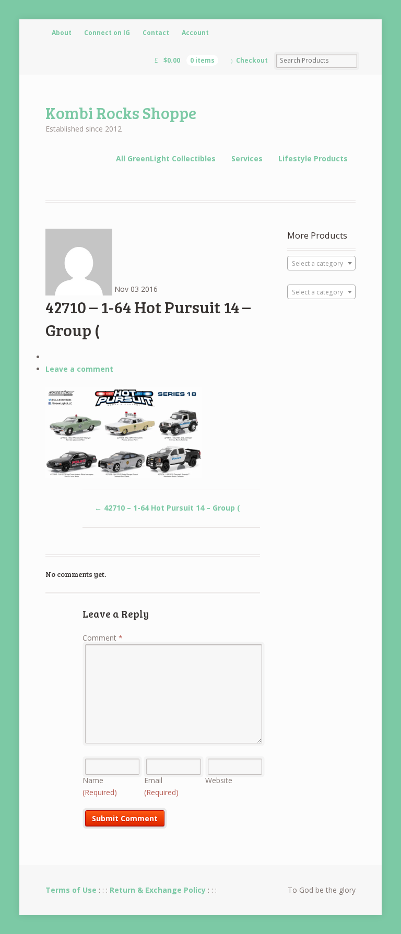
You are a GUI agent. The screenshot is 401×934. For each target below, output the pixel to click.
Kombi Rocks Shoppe (120, 112)
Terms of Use (71, 890)
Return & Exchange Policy (158, 890)
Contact (156, 32)
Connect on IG (107, 32)
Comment (102, 638)
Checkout (252, 60)
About (62, 32)
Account (195, 32)
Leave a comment (79, 369)
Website (218, 780)
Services (247, 158)
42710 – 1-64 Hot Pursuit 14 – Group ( (167, 508)
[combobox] (321, 263)
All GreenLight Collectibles (166, 158)
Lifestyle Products (313, 158)
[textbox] (321, 263)
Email (161, 786)
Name (99, 786)
